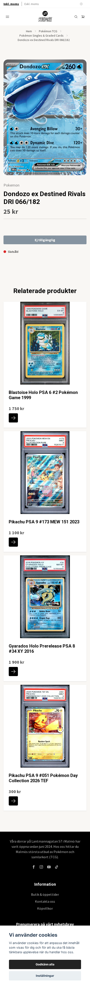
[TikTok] (56, 867)
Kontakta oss (45, 901)
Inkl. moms (11, 4)
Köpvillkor (45, 908)
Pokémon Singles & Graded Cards (41, 35)
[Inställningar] (81, 4)
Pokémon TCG (48, 31)
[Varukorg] (83, 16)
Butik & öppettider (45, 894)
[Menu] (7, 17)
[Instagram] (41, 867)
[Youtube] (49, 867)
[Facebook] (33, 867)
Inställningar (45, 975)
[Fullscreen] (45, 117)
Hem (29, 31)
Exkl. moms (31, 4)
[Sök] (76, 16)
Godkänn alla (45, 964)
